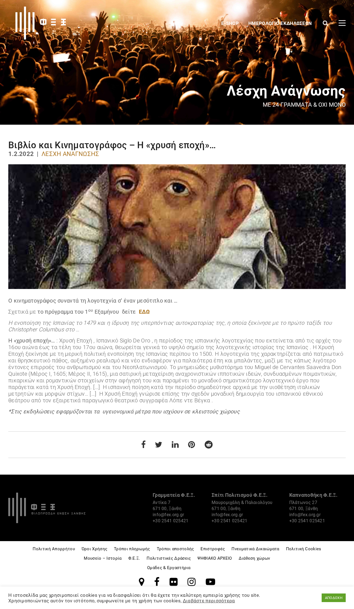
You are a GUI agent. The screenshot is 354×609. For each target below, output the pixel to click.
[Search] (325, 23)
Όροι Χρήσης (94, 548)
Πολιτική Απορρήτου (54, 548)
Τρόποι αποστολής (175, 548)
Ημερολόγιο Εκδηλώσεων (280, 23)
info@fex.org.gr (168, 514)
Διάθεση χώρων (254, 558)
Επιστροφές (213, 548)
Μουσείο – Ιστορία (102, 558)
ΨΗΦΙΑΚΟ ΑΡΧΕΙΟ (214, 558)
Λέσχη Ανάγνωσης (70, 153)
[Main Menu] (342, 23)
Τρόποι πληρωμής (132, 548)
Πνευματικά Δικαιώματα (255, 548)
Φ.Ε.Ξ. (134, 558)
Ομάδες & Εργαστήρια (169, 567)
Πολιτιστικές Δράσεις (169, 558)
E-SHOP (230, 23)
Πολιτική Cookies (303, 548)
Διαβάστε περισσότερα (209, 600)
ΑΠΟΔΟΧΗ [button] (333, 598)
